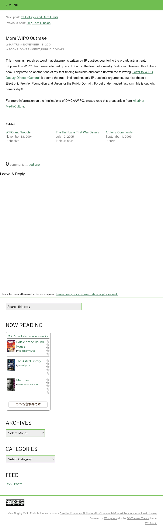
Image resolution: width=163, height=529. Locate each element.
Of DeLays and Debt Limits (39, 17)
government (30, 49)
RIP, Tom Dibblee (39, 22)
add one (34, 164)
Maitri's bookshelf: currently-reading (28, 336)
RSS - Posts (14, 484)
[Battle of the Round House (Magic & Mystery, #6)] (11, 346)
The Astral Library (28, 361)
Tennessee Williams (28, 384)
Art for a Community (119, 132)
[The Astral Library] (11, 365)
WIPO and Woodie (18, 132)
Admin (151, 523)
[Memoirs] (11, 384)
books (13, 49)
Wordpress (110, 518)
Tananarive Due (27, 350)
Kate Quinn (25, 365)
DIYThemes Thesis (138, 518)
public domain (52, 49)
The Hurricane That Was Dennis (77, 132)
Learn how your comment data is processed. (87, 294)
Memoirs (22, 380)
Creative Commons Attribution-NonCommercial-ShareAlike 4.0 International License (108, 513)
